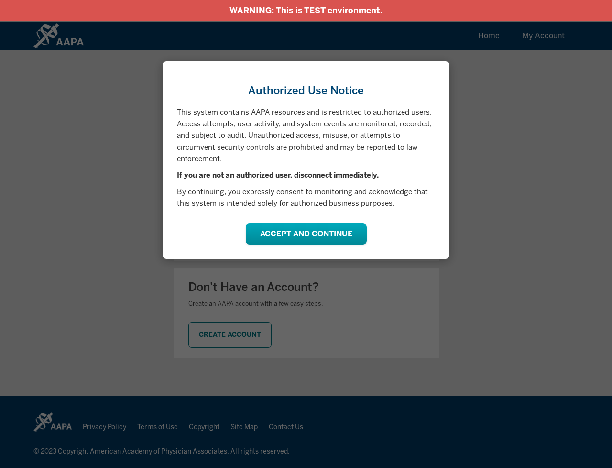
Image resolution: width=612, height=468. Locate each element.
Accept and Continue (306, 233)
